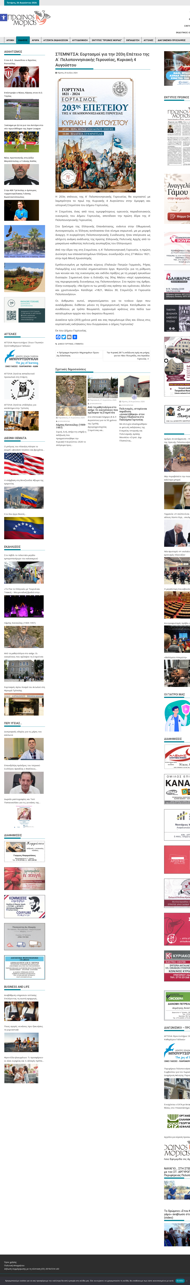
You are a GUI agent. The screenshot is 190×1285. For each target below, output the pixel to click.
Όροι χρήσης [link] (10, 1262)
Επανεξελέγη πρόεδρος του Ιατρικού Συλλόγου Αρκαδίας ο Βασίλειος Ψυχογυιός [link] (22, 767)
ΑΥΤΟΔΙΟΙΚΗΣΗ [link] (80, 40)
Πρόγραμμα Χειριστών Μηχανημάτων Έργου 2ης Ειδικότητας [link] (77, 354)
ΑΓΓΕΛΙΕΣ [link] (148, 40)
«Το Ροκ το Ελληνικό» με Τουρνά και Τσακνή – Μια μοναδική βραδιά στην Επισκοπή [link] (22, 591)
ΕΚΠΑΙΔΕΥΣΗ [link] (132, 40)
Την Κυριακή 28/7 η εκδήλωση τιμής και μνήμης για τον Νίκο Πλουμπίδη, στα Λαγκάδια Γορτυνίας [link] (128, 355)
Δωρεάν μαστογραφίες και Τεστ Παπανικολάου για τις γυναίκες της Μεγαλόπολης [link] (21, 801)
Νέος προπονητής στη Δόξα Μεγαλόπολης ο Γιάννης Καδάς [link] (20, 159)
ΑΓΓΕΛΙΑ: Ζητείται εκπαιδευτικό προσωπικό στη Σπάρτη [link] (19, 375)
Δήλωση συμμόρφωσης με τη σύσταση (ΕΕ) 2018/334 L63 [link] (31, 1268)
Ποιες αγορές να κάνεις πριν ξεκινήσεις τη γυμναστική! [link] (23, 1028)
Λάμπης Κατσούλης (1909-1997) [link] (20, 622)
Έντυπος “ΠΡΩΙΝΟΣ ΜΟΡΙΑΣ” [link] (107, 40)
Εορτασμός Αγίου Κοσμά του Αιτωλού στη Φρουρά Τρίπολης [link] (24, 689)
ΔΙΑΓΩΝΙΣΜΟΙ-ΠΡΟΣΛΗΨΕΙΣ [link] (172, 40)
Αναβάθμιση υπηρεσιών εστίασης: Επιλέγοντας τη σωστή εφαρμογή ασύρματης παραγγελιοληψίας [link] (20, 997)
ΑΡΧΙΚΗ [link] (10, 40)
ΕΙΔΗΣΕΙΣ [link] (23, 40)
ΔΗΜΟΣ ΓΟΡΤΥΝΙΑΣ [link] (65, 344)
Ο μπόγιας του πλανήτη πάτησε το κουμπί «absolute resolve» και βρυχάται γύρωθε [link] (23, 448)
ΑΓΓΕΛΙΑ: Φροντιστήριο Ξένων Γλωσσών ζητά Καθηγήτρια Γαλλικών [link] (24, 344)
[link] (3, 17)
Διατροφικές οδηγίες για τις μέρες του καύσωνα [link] (23, 733)
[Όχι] (186, 1280)
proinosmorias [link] (64, 421)
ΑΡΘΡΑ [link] (35, 40)
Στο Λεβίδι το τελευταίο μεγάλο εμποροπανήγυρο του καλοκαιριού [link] (21, 557)
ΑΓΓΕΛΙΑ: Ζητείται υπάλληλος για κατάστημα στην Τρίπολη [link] (20, 406)
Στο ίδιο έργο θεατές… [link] (15, 514)
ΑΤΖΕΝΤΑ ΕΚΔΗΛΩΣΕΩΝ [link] (55, 40)
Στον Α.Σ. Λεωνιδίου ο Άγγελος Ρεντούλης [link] (20, 62)
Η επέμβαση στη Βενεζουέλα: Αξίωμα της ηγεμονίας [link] (24, 482)
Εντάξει (180, 1281)
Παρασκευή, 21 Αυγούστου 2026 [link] (71, 418)
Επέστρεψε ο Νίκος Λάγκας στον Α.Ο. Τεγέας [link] (23, 94)
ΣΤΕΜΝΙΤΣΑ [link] (79, 344)
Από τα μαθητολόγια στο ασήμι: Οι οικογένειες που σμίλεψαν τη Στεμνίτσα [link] (23, 655)
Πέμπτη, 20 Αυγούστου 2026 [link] (133, 401)
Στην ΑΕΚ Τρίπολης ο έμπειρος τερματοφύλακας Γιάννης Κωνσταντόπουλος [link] (20, 193)
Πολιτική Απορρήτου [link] (14, 1265)
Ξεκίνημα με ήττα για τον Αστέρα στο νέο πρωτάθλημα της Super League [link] (23, 127)
